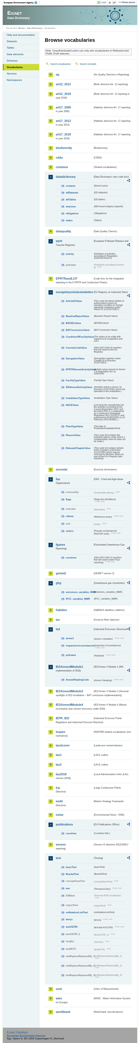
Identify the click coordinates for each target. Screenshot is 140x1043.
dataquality (63, 231)
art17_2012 (63, 120)
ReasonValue (73, 435)
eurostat (61, 469)
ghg (58, 583)
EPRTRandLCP (66, 278)
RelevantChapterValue (78, 448)
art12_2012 (63, 84)
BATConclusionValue (78, 330)
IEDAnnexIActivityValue (79, 387)
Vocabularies (15, 67)
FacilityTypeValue (75, 380)
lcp (58, 787)
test (58, 858)
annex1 (70, 638)
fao (58, 479)
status (69, 220)
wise (59, 998)
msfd (59, 801)
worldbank (63, 1011)
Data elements (15, 54)
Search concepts (88, 64)
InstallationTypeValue (78, 398)
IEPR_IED (62, 718)
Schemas (12, 60)
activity (70, 254)
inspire (60, 731)
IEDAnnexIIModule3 (69, 691)
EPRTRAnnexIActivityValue (79, 369)
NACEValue (72, 405)
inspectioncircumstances (79, 645)
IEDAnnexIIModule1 (69, 666)
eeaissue (71, 206)
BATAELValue (73, 323)
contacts (70, 186)
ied (58, 629)
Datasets (12, 41)
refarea (69, 516)
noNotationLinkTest (77, 912)
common (62, 167)
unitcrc (70, 531)
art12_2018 (63, 93)
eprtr (59, 241)
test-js (69, 919)
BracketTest (72, 874)
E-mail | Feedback (17, 1032)
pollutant (71, 655)
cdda (59, 157)
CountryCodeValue (76, 347)
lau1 (59, 754)
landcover (63, 745)
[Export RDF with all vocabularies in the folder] (128, 181)
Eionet (21, 28)
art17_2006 (63, 107)
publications (64, 824)
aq (57, 74)
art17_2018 (63, 134)
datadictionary (66, 176)
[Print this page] (110, 2)
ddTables (71, 199)
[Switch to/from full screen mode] (115, 2)
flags (68, 499)
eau (68, 888)
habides (61, 610)
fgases (60, 544)
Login (103, 2)
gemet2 (61, 573)
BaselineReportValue (77, 316)
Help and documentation (21, 34)
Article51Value (74, 301)
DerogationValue (75, 358)
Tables (10, 47)
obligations (72, 213)
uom (59, 988)
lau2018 (61, 774)
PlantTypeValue (74, 426)
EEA (22, 2)
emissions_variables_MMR (79, 592)
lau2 (59, 764)
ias (58, 619)
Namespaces (14, 79)
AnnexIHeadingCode (77, 679)
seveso (61, 844)
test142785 (71, 926)
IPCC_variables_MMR (78, 599)
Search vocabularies (60, 64)
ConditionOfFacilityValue (79, 336)
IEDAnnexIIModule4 (69, 704)
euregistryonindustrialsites (74, 292)
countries (71, 557)
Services (12, 73)
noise (59, 814)
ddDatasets (72, 192)
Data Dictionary (34, 28)
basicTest (71, 867)
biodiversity (64, 147)
